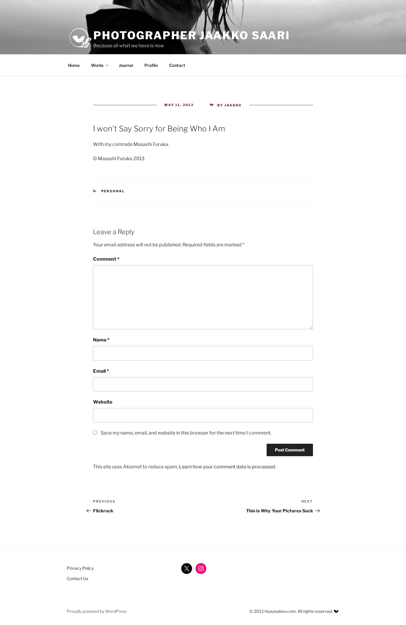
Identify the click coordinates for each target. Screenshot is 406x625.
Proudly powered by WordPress (97, 611)
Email (101, 371)
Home (74, 65)
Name (101, 340)
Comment (106, 259)
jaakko (233, 105)
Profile (151, 65)
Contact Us (77, 578)
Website (102, 402)
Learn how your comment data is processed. (227, 467)
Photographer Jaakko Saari (191, 35)
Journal (126, 65)
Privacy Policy (80, 568)
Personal (113, 191)
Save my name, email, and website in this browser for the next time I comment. (186, 433)
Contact (177, 65)
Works (97, 65)
